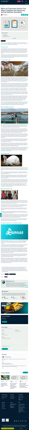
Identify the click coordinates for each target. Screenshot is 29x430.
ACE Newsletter (4, 408)
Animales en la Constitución (5, 242)
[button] (26, 3)
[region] (14, 427)
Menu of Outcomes (5, 42)
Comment (3, 337)
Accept (8, 428)
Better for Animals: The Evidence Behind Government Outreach (21, 410)
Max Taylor (3, 381)
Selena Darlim (13, 381)
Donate (19, 1)
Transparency (3, 405)
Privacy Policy (8, 346)
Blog (19, 402)
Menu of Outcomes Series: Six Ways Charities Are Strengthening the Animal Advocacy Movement (13, 386)
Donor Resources (12, 396)
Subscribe (4, 321)
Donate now (8, 305)
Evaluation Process (21, 396)
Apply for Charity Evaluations (21, 399)
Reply (2, 361)
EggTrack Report (19, 101)
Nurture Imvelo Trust (4, 200)
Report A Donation (12, 397)
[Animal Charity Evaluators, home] (5, 1)
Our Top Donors (12, 398)
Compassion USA (16, 77)
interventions (6, 274)
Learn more (4, 305)
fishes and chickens (7, 52)
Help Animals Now (4, 397)
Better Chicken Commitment (9, 94)
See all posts (25, 372)
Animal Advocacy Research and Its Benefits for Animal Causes (4, 385)
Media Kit (3, 407)
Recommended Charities (5, 396)
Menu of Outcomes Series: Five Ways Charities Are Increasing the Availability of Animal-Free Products (23, 385)
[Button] (22, 1)
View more (14, 38)
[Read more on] (5, 377)
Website (3, 333)
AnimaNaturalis (18, 168)
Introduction (5, 34)
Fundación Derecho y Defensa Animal (13, 240)
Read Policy (24, 426)
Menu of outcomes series (12, 274)
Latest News (3, 406)
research (4, 88)
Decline (21, 428)
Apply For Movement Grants (21, 397)
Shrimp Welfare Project (6, 36)
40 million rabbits (25, 168)
